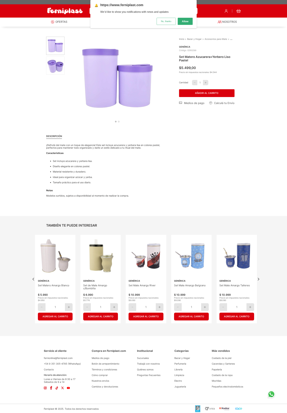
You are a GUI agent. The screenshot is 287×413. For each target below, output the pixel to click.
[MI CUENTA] (226, 11)
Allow (185, 21)
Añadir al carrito (206, 93)
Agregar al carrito (55, 316)
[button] (192, 103)
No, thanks (166, 21)
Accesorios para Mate (216, 39)
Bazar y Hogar (194, 39)
